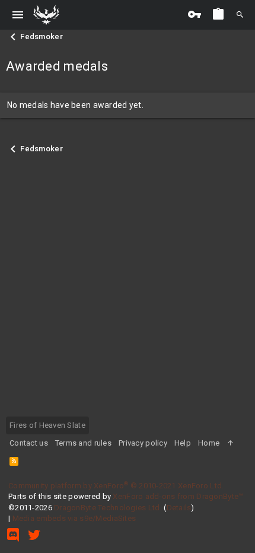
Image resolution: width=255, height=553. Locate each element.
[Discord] (13, 534)
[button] (18, 15)
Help (182, 442)
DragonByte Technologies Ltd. (108, 507)
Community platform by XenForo (116, 485)
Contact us (28, 442)
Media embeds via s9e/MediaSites (74, 518)
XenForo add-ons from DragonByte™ (178, 496)
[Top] (230, 443)
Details (179, 507)
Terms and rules (83, 442)
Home (208, 442)
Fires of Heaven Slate (47, 425)
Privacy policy (143, 442)
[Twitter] (34, 534)
